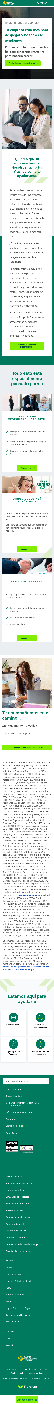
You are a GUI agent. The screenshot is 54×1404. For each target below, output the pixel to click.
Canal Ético (11, 1133)
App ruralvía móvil (15, 1224)
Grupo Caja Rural (14, 1096)
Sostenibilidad (13, 1125)
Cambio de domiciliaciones (19, 1217)
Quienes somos (13, 1089)
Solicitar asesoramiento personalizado (27, 345)
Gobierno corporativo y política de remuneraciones (22, 1104)
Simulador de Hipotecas (17, 1196)
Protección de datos (35, 1373)
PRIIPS (9, 1267)
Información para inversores (19, 1112)
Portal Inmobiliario (15, 1210)
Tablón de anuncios (14, 1369)
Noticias (10, 1331)
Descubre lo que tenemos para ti (26, 747)
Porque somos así (14, 1176)
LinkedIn (10, 1338)
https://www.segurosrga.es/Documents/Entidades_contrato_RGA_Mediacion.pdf (26, 968)
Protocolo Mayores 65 (16, 1237)
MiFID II (9, 1260)
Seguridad (11, 1119)
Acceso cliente (25, 1399)
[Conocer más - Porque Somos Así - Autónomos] (27, 484)
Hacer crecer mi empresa (18, 733)
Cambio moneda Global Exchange (22, 1244)
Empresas (42, 3)
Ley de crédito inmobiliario (19, 1281)
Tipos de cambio (30, 1369)
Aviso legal (43, 1369)
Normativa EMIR (14, 1274)
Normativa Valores (15, 1294)
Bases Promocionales (16, 1230)
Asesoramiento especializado (20, 1183)
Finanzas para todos (15, 1190)
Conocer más (26, 468)
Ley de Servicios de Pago (18, 1308)
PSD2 (8, 1287)
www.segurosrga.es (27, 895)
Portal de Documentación (18, 1251)
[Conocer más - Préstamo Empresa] (27, 566)
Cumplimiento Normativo (18, 1315)
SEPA (8, 1301)
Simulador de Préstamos (18, 1203)
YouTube (10, 1345)
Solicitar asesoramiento (22, 63)
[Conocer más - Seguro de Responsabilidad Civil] (27, 402)
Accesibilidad (12, 1321)
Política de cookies (18, 1373)
